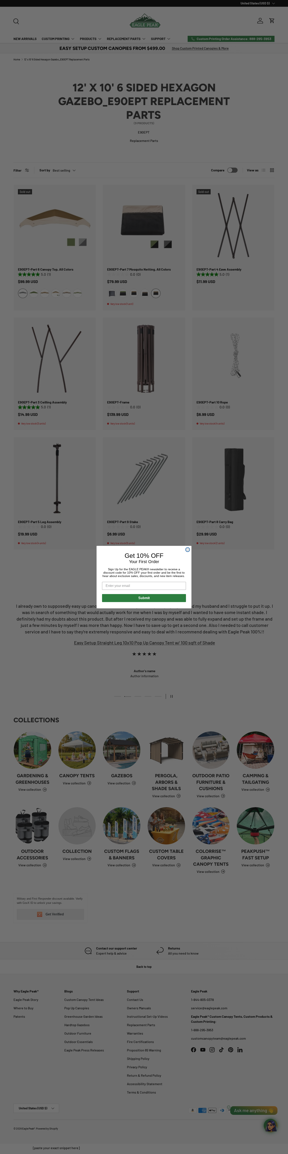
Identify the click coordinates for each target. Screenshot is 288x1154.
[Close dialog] (188, 550)
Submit (144, 598)
